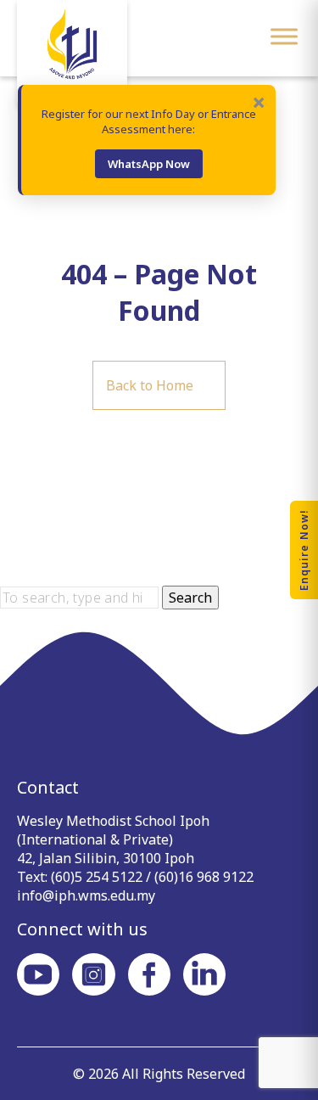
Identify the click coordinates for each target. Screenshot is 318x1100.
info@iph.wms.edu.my (86, 895)
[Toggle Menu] (284, 36)
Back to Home (149, 385)
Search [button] (190, 597)
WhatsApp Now (149, 163)
